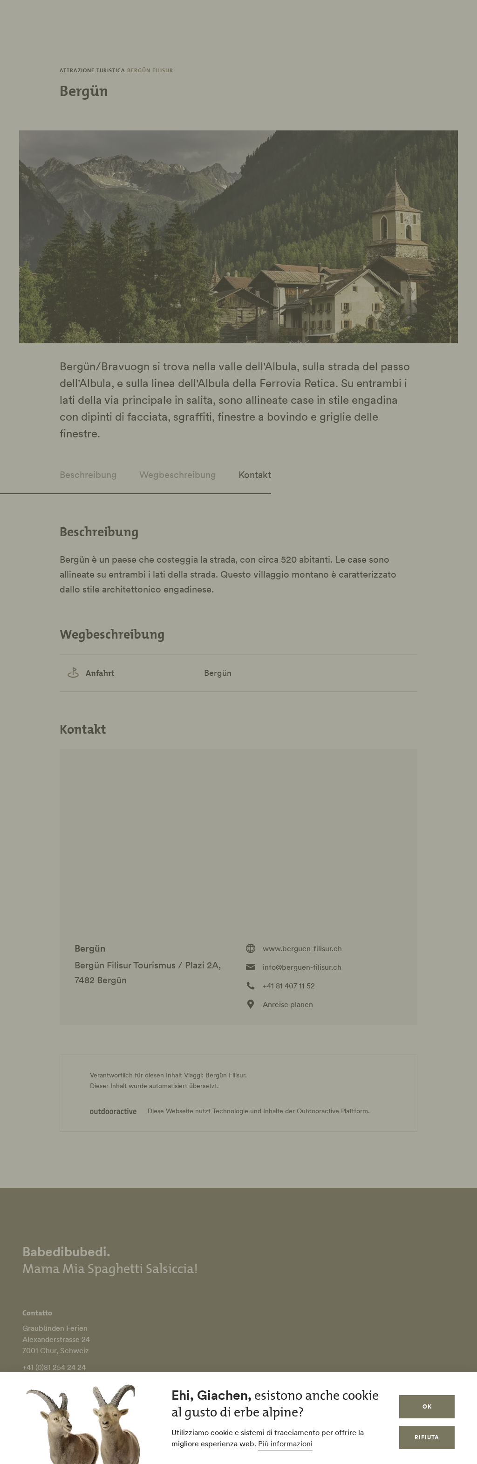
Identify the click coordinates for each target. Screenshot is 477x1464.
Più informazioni (285, 1443)
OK (427, 1406)
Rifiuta (427, 1437)
